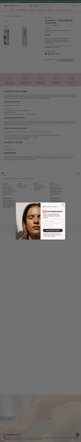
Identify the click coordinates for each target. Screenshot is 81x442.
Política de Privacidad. (49, 236)
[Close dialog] (63, 204)
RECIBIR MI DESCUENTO (53, 230)
